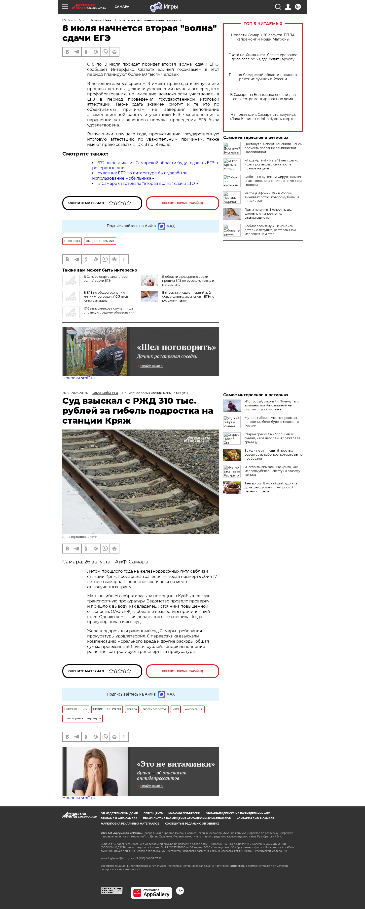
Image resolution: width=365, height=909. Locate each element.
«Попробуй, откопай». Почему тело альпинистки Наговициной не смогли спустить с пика (272, 405)
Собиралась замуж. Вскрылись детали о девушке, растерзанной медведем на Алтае (270, 230)
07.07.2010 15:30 (73, 20)
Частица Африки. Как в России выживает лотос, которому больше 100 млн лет (272, 197)
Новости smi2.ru (78, 378)
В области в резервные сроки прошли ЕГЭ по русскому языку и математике (188, 280)
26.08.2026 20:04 (75, 393)
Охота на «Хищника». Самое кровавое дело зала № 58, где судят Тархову (262, 57)
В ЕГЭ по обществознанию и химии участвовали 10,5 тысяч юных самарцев (107, 296)
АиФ (93, 537)
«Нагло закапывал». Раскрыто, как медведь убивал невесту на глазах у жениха (272, 471)
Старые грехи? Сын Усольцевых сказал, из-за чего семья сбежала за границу (272, 438)
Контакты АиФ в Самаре (255, 818)
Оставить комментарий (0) (182, 203)
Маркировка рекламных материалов (130, 823)
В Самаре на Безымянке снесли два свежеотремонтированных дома (263, 97)
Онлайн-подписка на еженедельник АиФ (238, 813)
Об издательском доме (119, 813)
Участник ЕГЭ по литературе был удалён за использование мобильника (139, 176)
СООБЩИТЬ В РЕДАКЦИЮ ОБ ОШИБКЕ (192, 823)
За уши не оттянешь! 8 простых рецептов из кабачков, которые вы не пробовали (273, 454)
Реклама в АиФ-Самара (119, 818)
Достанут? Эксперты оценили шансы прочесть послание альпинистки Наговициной (273, 148)
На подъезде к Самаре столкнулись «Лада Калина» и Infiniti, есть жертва (262, 117)
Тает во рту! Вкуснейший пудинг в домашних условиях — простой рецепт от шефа (271, 487)
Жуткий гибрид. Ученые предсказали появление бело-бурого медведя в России (273, 422)
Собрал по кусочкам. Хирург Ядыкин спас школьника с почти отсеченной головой (273, 181)
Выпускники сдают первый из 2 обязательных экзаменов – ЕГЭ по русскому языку (188, 296)
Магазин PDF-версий (184, 813)
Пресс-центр (153, 813)
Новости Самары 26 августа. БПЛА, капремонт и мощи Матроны (263, 37)
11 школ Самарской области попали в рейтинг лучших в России (263, 77)
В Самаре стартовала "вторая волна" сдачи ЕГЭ (146, 183)
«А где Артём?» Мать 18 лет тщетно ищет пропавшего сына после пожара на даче (271, 164)
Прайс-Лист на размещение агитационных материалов (187, 818)
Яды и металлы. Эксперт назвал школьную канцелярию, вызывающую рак (269, 213)
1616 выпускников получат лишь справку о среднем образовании (109, 310)
